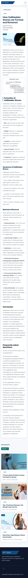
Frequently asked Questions (19, 91)
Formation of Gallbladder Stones (13, 82)
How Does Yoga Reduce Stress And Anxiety (14, 536)
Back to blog (7, 9)
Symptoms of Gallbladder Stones (15, 85)
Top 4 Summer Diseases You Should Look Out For (13, 506)
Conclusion (19, 89)
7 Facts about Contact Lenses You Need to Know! (13, 476)
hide (17, 79)
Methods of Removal (17, 88)
